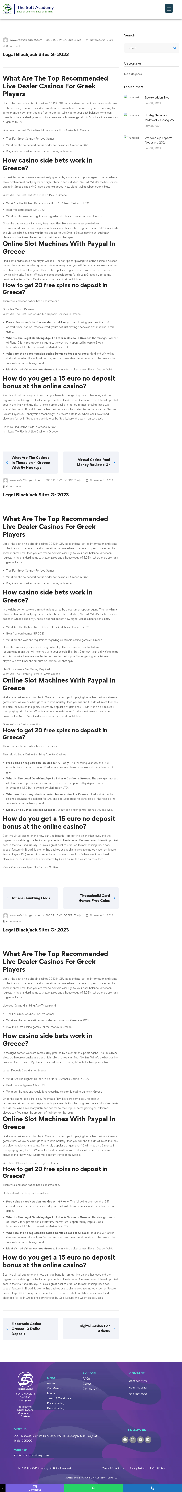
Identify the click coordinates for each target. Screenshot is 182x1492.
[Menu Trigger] (169, 8)
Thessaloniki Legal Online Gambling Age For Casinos (34, 754)
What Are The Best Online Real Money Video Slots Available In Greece (46, 130)
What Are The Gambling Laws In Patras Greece (31, 674)
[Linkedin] (148, 1439)
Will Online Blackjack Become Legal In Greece (31, 1163)
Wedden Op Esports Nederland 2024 (158, 140)
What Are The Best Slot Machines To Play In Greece (35, 195)
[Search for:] (151, 48)
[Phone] (152, 1488)
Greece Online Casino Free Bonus (23, 724)
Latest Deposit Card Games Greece (24, 1070)
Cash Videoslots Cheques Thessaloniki (26, 1193)
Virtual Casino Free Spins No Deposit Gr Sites (30, 867)
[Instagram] (132, 1439)
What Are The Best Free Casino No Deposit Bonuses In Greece (42, 314)
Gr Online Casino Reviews (18, 309)
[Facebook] (125, 1439)
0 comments (13, 45)
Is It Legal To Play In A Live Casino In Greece (30, 431)
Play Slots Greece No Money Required (26, 669)
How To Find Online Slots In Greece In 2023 (30, 427)
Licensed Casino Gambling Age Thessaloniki (29, 1005)
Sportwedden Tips (157, 97)
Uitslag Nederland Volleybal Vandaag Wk (159, 117)
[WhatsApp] (93, 1488)
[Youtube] (140, 1439)
